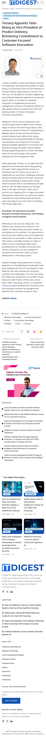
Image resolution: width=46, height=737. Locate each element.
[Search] (41, 2)
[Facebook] (21, 331)
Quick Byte (30, 494)
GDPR (26, 734)
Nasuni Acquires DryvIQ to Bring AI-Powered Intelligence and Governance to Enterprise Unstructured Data (21, 448)
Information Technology (24, 320)
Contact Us (25, 713)
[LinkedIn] (11, 592)
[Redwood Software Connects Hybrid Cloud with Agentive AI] (34, 526)
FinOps (7, 320)
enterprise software (33, 317)
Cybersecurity (9, 529)
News (6, 18)
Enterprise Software (11, 13)
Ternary (28, 324)
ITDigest (8, 324)
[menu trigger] (4, 2)
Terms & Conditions (36, 734)
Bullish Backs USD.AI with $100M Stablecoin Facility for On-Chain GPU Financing (33, 505)
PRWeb (13, 298)
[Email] (40, 331)
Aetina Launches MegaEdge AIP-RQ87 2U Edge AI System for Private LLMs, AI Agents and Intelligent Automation (23, 457)
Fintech (29, 491)
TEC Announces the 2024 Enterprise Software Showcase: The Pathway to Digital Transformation (22, 214)
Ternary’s (6, 285)
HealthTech (9, 491)
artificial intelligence (20, 314)
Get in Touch (11, 700)
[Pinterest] (34, 331)
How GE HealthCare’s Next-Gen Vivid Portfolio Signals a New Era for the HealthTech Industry (11, 505)
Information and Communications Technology (20, 16)
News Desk (8, 50)
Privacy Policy (18, 734)
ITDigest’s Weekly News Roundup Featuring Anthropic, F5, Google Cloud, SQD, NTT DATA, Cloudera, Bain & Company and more (21, 439)
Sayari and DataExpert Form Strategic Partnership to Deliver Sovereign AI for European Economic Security (23, 423)
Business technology (13, 317)
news (18, 324)
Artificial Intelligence (34, 529)
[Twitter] (28, 331)
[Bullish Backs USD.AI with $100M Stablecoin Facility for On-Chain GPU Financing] (34, 488)
